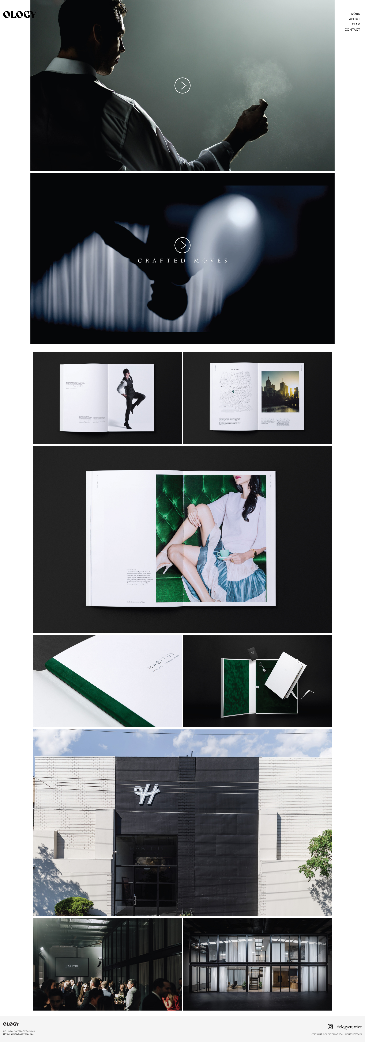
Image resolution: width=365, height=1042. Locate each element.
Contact (352, 29)
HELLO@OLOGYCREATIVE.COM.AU (19, 1031)
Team (356, 24)
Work (355, 13)
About (354, 19)
